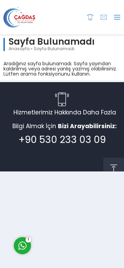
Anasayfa (19, 49)
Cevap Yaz (65, 217)
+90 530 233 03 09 (62, 140)
